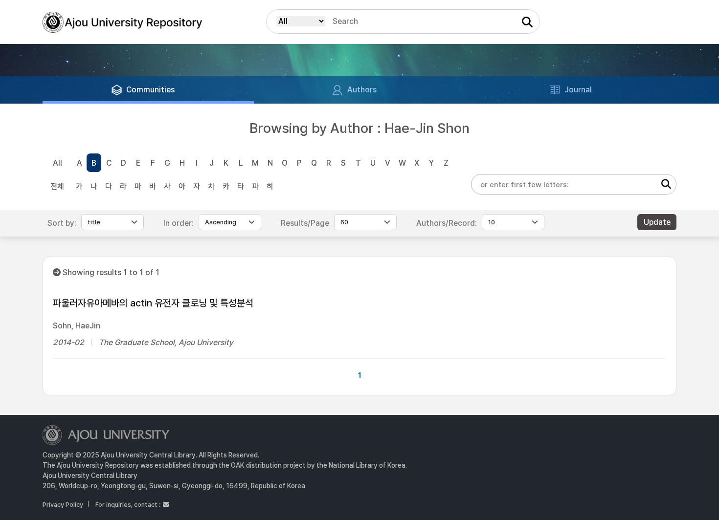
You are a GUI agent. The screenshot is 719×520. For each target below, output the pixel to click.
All (57, 163)
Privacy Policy (63, 504)
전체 (57, 186)
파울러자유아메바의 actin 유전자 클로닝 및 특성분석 (153, 303)
